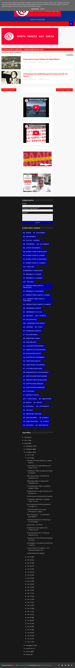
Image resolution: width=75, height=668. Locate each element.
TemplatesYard (22, 665)
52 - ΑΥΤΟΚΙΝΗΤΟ (42, 406)
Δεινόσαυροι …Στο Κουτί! (34, 525)
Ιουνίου (28, 654)
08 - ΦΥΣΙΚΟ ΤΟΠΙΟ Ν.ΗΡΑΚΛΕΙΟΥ (35, 252)
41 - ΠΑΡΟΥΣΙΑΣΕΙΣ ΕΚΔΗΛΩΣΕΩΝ (35, 376)
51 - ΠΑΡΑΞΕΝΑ (28, 406)
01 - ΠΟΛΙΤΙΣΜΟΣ (39, 233)
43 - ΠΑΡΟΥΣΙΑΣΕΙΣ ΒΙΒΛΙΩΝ (33, 384)
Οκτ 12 (29, 608)
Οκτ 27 (29, 563)
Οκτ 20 (29, 584)
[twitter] (62, 665)
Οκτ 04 (29, 632)
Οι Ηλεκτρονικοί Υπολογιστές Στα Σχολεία (39, 496)
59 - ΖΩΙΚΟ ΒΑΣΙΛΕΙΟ (30, 421)
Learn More (35, 9)
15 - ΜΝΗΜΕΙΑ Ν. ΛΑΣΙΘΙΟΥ (33, 278)
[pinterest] (68, 665)
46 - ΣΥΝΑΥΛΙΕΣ (28, 391)
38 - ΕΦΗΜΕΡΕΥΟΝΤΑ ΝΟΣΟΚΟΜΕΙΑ (36, 372)
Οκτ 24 (29, 572)
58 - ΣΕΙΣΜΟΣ (44, 418)
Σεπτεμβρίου (30, 645)
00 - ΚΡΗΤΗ (27, 233)
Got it (43, 9)
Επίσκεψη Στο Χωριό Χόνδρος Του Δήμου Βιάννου (41, 59)
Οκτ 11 (29, 611)
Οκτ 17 (29, 593)
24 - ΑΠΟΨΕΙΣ (28, 327)
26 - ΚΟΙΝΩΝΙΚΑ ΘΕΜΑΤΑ (32, 331)
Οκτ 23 (29, 575)
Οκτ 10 (29, 614)
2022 (26, 437)
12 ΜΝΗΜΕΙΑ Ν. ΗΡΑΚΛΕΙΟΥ (33, 270)
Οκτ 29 (29, 557)
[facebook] (59, 665)
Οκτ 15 (29, 599)
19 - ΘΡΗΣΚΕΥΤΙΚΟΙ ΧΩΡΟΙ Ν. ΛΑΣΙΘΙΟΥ (37, 304)
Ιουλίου (28, 651)
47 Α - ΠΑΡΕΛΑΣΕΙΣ (30, 399)
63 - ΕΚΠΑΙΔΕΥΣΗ (42, 425)
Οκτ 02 (29, 639)
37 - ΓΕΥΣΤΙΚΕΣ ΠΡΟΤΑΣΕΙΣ (32, 369)
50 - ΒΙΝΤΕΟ (38, 403)
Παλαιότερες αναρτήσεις (64, 90)
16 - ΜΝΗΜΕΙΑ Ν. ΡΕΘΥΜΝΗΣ (33, 291)
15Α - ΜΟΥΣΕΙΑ (28, 282)
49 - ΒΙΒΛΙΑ (27, 403)
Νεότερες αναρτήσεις (9, 90)
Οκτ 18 (29, 590)
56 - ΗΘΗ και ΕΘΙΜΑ (30, 418)
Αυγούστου (29, 648)
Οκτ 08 (29, 620)
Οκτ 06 (29, 626)
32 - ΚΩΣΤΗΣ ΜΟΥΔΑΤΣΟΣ (32, 353)
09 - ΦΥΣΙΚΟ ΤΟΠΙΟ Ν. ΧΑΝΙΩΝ (34, 255)
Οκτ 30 (29, 458)
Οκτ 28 (29, 560)
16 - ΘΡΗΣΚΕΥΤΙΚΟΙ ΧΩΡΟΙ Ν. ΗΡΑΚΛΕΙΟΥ (33, 286)
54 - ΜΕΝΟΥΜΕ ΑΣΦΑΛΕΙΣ (32, 414)
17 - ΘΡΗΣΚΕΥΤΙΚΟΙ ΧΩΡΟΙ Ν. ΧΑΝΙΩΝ (36, 295)
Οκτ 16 (29, 596)
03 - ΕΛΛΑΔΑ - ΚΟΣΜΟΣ (31, 240)
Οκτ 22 (29, 578)
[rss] (71, 665)
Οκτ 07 (29, 623)
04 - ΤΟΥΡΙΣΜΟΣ (28, 244)
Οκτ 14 (29, 602)
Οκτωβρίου (29, 452)
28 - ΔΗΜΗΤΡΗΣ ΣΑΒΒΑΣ (31, 338)
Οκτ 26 (29, 566)
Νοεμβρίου (29, 449)
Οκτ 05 (29, 629)
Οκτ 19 (29, 587)
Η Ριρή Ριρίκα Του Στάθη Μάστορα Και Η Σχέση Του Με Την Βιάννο (45, 75)
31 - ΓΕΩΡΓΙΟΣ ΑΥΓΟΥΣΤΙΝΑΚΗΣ (34, 350)
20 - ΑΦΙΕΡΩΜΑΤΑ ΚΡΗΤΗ (32, 308)
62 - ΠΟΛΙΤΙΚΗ (28, 425)
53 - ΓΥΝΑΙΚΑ (28, 410)
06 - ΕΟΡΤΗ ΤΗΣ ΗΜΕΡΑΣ (32, 248)
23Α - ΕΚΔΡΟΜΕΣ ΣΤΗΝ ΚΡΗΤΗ (34, 323)
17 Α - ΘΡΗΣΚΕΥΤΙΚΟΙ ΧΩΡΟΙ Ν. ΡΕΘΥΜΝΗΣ (34, 300)
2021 (26, 440)
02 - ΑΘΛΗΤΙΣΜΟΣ (29, 237)
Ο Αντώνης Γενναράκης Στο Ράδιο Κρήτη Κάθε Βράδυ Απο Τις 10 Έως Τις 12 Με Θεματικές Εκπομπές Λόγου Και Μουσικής (37, 169)
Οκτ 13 (29, 605)
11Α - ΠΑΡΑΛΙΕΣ (28, 267)
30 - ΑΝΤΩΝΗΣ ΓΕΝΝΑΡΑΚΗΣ (33, 346)
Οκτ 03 (29, 636)
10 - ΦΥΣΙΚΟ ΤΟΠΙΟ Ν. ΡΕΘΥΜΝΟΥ (35, 259)
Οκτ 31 (29, 455)
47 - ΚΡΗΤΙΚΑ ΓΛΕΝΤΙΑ (31, 395)
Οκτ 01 (29, 642)
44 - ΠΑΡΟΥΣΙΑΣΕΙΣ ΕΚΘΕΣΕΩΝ (34, 387)
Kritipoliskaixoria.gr (45, 665)
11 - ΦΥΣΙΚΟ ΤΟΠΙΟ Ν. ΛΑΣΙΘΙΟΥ (34, 263)
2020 (26, 443)
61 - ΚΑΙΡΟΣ (44, 421)
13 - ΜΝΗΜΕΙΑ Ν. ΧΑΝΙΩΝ (32, 274)
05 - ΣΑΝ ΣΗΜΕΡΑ (43, 244)
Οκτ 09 (29, 617)
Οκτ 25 (29, 569)
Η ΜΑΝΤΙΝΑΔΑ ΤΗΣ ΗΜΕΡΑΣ (36, 553)
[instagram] (65, 665)
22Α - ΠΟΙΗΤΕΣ (40, 316)
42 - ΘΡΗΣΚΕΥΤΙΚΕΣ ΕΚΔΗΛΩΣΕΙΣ (35, 380)
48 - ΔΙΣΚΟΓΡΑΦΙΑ (45, 399)
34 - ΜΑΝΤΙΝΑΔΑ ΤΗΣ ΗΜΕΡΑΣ (34, 357)
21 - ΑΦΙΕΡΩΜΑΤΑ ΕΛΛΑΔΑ (32, 312)
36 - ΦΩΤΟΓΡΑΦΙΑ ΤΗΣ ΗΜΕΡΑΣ (34, 365)
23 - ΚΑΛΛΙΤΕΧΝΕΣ (30, 319)
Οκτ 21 (29, 581)
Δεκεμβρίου (29, 446)
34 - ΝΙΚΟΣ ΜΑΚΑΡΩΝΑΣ (32, 361)
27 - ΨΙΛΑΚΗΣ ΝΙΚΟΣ (30, 335)
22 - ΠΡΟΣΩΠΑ (28, 316)
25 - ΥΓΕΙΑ (38, 327)
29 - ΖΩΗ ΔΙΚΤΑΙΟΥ (29, 342)
